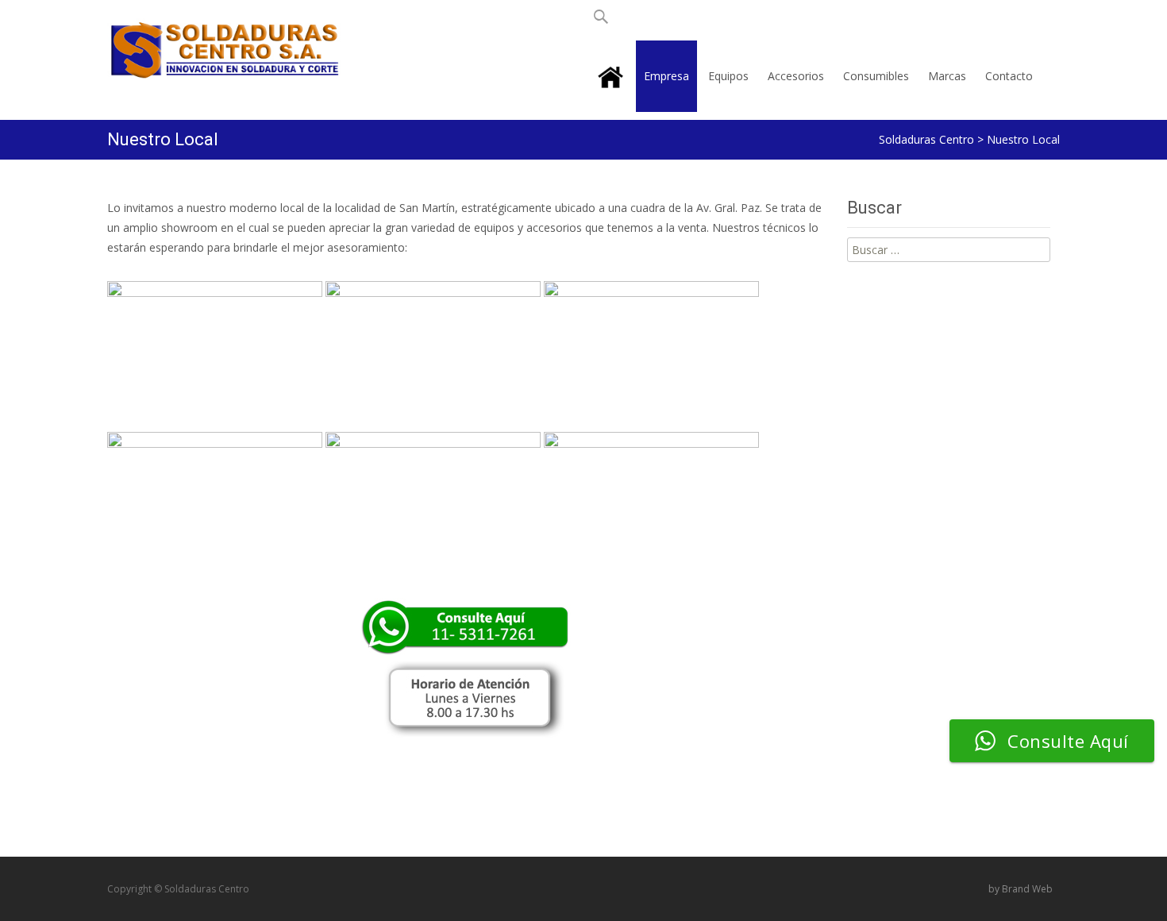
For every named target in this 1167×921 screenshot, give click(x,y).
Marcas (947, 75)
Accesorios (796, 75)
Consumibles (876, 75)
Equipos (728, 75)
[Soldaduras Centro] (213, 45)
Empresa (666, 75)
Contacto (1009, 75)
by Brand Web (1020, 889)
